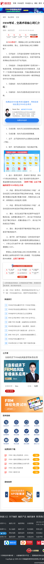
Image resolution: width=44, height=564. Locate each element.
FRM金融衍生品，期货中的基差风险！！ (25, 293)
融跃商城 (21, 537)
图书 (40, 3)
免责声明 (39, 537)
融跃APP (21, 529)
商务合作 (39, 529)
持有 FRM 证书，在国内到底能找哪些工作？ (23, 335)
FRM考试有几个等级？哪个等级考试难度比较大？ (23, 343)
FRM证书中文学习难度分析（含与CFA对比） (23, 330)
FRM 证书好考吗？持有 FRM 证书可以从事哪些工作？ (23, 318)
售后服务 (30, 529)
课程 (35, 3)
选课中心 (3, 529)
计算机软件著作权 (7, 555)
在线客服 (30, 523)
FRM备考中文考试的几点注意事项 (20, 313)
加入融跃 (12, 529)
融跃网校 (21, 523)
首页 (4, 17)
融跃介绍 (12, 523)
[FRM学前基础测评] (22, 10)
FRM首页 (20, 3)
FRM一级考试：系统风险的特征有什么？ (25, 290)
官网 (14, 3)
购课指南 (30, 533)
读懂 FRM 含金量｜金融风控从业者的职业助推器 (23, 322)
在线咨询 (30, 537)
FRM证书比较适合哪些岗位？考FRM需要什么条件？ (23, 309)
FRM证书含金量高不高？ (17, 339)
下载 (36, 455)
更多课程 (10, 390)
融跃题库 (21, 533)
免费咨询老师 (22, 120)
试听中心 (3, 523)
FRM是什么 (29, 3)
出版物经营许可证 (22, 555)
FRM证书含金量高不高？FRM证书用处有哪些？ (23, 305)
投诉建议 (39, 533)
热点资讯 (11, 17)
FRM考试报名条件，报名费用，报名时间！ (23, 326)
